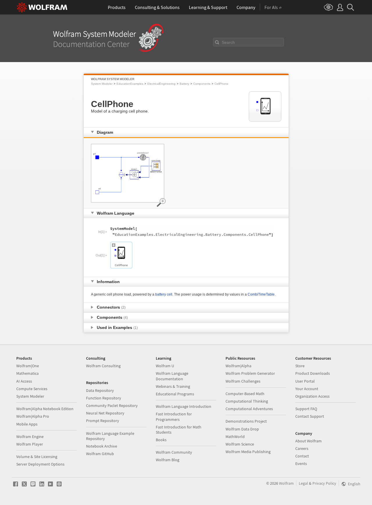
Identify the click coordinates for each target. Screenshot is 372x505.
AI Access (24, 381)
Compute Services (31, 388)
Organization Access (312, 396)
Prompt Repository (102, 420)
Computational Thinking (247, 401)
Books (161, 439)
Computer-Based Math (245, 393)
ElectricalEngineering (161, 83)
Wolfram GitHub (100, 453)
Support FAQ (306, 408)
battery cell (163, 294)
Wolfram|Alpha (238, 365)
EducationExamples (130, 83)
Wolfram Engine (30, 436)
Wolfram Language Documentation (172, 376)
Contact (302, 456)
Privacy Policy (324, 483)
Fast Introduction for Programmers (174, 416)
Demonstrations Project (246, 421)
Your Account (306, 388)
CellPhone (221, 83)
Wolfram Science (240, 444)
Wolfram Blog (167, 459)
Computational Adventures (249, 408)
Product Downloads (312, 373)
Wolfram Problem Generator (250, 373)
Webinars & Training (173, 386)
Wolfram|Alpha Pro (32, 416)
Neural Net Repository (105, 413)
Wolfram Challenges (243, 381)
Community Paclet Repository (112, 405)
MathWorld (235, 436)
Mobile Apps (26, 424)
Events (301, 463)
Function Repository (103, 398)
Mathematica (27, 373)
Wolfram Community (174, 452)
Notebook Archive (101, 446)
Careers (301, 448)
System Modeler (101, 83)
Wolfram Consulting (103, 365)
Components (201, 83)
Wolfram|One (27, 365)
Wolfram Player (29, 444)
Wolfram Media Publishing (248, 451)
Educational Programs (175, 394)
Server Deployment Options (40, 464)
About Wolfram (308, 441)
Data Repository (100, 390)
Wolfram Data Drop (242, 429)
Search (228, 42)
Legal (303, 483)
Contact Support (309, 416)
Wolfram (286, 483)
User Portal (305, 381)
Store (300, 365)
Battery (184, 83)
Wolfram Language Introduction (183, 406)
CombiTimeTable (261, 294)
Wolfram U (165, 365)
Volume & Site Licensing (36, 456)
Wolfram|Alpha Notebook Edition (45, 408)
